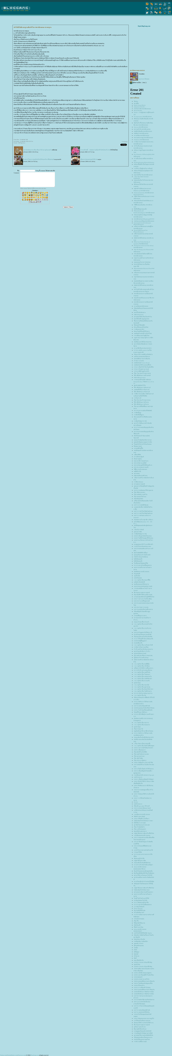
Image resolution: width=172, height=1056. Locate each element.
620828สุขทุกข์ (138, 977)
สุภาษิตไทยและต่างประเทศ (142, 825)
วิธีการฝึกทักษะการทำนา (141, 402)
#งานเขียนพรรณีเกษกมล (141, 306)
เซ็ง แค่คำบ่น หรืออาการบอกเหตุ (143, 655)
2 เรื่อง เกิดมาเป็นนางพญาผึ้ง (142, 743)
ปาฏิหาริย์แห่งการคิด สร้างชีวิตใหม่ (144, 833)
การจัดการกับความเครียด (141, 647)
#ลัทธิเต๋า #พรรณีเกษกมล (141, 133)
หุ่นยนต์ (136, 954)
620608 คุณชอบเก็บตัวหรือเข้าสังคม (144, 708)
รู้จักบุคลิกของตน (139, 945)
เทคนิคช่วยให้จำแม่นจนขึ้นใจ (142, 365)
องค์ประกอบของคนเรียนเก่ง (142, 356)
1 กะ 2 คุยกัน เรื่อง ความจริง (142, 680)
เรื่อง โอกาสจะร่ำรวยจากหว (142, 373)
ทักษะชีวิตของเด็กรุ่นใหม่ (141, 327)
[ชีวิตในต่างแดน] (169, 14)
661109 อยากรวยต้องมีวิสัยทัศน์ (143, 410)
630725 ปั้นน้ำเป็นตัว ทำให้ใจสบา (143, 769)
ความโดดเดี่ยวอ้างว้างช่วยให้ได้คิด (144, 881)
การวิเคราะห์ (137, 398)
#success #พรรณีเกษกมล (141, 127)
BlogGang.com (35, 1055)
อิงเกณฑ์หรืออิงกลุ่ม (139, 910)
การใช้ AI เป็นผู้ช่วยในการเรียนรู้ (143, 168)
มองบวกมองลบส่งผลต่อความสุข (143, 586)
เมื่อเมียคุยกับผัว (138, 498)
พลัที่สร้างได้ (137, 471)
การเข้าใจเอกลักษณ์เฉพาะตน (142, 546)
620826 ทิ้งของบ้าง (139, 985)
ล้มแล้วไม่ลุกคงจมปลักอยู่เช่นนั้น (143, 871)
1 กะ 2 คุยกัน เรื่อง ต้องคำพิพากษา (143, 689)
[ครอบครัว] (160, 10)
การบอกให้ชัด (138, 852)
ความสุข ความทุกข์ (139, 484)
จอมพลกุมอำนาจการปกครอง (142, 262)
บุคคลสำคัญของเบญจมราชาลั (143, 442)
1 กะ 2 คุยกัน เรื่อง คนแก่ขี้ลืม (142, 580)
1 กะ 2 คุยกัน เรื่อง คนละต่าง (142, 724)
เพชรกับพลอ (138, 578)
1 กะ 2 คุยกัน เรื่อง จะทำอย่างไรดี (143, 645)
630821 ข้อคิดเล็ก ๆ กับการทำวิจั (143, 762)
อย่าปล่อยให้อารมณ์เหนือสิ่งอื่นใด (143, 1035)
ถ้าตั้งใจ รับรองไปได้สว (141, 557)
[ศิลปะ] (169, 10)
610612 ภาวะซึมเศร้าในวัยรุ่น (142, 987)
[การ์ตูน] (156, 14)
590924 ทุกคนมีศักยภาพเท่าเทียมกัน (144, 981)
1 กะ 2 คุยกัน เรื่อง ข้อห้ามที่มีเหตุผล (144, 745)
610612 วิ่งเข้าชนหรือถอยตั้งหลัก (143, 710)
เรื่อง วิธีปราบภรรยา (139, 492)
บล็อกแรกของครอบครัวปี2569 (89, 159)
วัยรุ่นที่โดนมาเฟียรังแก (140, 712)
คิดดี (135, 958)
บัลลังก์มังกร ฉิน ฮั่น (139, 939)
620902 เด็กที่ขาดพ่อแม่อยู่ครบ (142, 973)
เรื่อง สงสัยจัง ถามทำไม (140, 494)
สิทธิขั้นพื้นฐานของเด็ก (140, 209)
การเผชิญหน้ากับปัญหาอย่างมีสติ (143, 1033)
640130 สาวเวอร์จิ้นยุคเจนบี (142, 601)
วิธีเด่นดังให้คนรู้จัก (139, 325)
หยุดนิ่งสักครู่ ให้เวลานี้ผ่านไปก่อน (143, 731)
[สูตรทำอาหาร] (147, 5)
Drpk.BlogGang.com (144, 26)
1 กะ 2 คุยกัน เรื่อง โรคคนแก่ (142, 674)
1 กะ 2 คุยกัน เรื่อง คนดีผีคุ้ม (142, 664)
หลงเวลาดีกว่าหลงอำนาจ (141, 461)
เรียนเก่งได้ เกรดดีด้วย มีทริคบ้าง (143, 354)
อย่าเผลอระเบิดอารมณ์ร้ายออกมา (143, 892)
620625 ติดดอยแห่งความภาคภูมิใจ (144, 1018)
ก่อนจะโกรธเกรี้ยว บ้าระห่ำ (141, 622)
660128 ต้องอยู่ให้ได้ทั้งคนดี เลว (143, 465)
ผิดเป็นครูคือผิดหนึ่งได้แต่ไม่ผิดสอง (144, 873)
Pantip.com (3, 1055)
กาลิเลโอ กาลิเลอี (139, 529)
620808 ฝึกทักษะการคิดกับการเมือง (144, 991)
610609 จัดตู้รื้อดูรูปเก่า (140, 641)
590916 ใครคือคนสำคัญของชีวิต (143, 983)
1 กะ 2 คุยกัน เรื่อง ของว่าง (141, 722)
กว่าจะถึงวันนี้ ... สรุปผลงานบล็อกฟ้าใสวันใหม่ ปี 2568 (95, 150)
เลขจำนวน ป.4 (138, 777)
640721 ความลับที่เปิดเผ (141, 505)
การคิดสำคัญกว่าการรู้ (140, 421)
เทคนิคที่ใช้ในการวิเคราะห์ (141, 389)
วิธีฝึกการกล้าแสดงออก (140, 469)
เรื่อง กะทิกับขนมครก (140, 829)
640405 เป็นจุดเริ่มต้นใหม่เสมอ (143, 536)
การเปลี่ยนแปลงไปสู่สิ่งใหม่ (141, 335)
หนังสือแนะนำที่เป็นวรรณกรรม (142, 342)
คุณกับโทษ (137, 964)
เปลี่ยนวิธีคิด (137, 454)
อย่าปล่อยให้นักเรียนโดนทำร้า (143, 316)
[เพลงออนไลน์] (156, 10)
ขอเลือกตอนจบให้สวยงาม (141, 584)
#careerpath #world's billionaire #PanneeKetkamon (142, 223)
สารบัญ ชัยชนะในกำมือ (140, 900)
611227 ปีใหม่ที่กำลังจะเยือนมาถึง (143, 638)
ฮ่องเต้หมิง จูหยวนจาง (140, 831)
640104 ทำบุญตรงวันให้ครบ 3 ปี (143, 632)
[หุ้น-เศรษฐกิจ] (151, 14)
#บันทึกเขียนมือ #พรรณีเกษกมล (143, 131)
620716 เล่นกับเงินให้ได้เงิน (142, 1012)
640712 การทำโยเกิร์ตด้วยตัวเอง (143, 511)
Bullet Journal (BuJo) (139, 105)
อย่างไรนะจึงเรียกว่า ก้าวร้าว (142, 651)
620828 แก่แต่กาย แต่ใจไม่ (141, 979)
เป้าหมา (136, 956)
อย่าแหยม (137, 473)
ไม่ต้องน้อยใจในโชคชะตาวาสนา (143, 820)
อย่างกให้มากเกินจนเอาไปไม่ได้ (143, 875)
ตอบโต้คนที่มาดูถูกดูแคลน (141, 319)
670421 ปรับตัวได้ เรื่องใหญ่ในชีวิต (144, 367)
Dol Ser (136, 802)
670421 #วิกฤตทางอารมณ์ (141, 369)
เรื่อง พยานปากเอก (139, 756)
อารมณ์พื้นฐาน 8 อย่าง (140, 615)
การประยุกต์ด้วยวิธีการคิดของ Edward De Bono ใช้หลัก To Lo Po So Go (144, 381)
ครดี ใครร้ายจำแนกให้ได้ (141, 898)
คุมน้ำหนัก (137, 576)
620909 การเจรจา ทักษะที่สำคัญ (143, 962)
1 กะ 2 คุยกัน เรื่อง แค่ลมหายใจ (143, 676)
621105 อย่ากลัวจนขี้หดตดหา (142, 565)
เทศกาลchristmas (138, 314)
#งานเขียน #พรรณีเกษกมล (141, 135)
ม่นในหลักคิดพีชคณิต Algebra (143, 933)
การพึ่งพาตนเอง (138, 482)
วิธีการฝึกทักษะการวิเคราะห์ (142, 391)
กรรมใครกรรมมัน (139, 919)
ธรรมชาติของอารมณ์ (140, 653)
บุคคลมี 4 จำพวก (138, 943)
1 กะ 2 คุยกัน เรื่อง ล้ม (140, 695)
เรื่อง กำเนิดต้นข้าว (139, 827)
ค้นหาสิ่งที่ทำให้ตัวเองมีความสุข (143, 594)
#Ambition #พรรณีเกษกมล (141, 139)
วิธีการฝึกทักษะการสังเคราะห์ (142, 387)
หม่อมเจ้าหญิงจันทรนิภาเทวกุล (142, 440)
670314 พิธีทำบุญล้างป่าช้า (141, 371)
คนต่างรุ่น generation (140, 377)
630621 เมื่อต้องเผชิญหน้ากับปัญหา (144, 779)
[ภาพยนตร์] (156, 5)
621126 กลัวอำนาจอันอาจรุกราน (143, 693)
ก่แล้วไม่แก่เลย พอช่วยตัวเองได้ (143, 850)
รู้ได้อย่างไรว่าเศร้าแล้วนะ (141, 657)
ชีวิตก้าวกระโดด (138, 927)
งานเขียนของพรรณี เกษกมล (142, 835)
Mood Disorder (138, 110)
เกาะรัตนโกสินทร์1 (139, 906)
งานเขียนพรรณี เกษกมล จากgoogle (144, 775)
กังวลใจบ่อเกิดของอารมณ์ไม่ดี (142, 634)
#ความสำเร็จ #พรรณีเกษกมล (142, 129)
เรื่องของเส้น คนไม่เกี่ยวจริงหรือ (143, 636)
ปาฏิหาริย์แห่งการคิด (140, 860)
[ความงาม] (147, 10)
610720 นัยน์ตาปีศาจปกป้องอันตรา (144, 999)
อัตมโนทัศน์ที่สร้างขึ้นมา (141, 552)
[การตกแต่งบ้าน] (160, 5)
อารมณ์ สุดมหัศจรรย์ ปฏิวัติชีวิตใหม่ (144, 597)
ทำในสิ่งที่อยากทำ (139, 912)
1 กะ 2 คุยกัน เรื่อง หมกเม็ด (141, 685)
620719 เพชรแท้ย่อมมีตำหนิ (142, 706)
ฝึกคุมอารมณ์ (138, 446)
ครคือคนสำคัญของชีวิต (141, 563)
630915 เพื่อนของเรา (140, 750)
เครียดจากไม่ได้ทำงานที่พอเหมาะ (143, 668)
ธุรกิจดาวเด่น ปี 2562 (140, 1027)
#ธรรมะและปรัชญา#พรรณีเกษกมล (144, 221)
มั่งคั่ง (135, 950)
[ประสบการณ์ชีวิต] (165, 14)
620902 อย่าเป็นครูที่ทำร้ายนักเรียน (144, 975)
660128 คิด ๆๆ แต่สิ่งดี (140, 463)
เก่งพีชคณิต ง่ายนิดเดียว (141, 941)
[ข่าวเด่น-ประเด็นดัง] (151, 5)
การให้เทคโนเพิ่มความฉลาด (142, 1020)
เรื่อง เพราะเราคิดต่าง (140, 760)
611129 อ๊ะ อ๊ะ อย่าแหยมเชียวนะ (143, 670)
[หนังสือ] (165, 10)
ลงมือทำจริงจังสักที (139, 582)
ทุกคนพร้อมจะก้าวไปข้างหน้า (142, 555)
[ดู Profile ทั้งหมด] (144, 79)
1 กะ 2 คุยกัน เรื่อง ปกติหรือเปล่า (143, 678)
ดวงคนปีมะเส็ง (138, 643)
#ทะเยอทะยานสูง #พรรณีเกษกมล (143, 137)
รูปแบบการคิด (138, 531)
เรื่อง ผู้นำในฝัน (138, 758)
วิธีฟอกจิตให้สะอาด (139, 923)
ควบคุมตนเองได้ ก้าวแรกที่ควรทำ (143, 544)
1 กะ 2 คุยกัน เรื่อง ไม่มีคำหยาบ (143, 691)
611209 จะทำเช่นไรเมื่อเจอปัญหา (143, 865)
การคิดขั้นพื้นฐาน (139, 415)
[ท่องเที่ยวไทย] (147, 14)
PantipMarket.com (12, 1055)
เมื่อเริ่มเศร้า (137, 925)
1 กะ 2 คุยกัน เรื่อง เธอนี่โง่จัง (142, 672)
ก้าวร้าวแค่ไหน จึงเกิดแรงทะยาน (143, 649)
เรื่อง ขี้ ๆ (136, 921)
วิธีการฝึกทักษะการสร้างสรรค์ (142, 375)
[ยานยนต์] (169, 5)
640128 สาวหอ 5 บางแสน (141, 607)
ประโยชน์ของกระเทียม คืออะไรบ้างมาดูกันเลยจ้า (37, 150)
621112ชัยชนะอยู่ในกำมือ (141, 902)
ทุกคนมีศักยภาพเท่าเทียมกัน (142, 358)
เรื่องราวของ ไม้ (138, 729)
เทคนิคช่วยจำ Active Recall (142, 363)
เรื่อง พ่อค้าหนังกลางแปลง (141, 754)
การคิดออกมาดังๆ (139, 329)
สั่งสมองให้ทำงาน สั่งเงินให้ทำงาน (143, 1022)
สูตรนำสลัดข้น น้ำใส (140, 385)
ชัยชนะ (136, 101)
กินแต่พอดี (137, 573)
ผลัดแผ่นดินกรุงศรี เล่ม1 (141, 475)
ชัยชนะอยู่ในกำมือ (139, 858)
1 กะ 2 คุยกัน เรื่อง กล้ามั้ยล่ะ (142, 666)
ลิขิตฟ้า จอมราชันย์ (139, 816)
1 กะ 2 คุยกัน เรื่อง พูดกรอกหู (142, 687)
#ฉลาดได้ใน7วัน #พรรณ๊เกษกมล (143, 175)
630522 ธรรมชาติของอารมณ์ (142, 808)
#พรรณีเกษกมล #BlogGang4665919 (144, 219)
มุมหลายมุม (137, 683)
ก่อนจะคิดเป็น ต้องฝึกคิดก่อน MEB (144, 737)
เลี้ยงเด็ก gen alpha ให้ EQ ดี (142, 806)
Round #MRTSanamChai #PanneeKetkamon (141, 231)
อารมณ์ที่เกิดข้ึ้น (138, 448)
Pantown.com (21, 1055)
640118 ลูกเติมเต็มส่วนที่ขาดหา (143, 609)
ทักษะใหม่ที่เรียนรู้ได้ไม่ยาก (142, 331)
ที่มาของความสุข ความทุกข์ (142, 592)
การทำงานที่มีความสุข (140, 1041)
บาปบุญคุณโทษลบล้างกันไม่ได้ (142, 1031)
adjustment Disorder (139, 107)
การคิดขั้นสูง (137, 412)
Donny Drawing (138, 908)
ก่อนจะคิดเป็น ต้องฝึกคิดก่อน (142, 862)
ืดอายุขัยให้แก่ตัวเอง (140, 1029)
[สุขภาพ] (160, 14)
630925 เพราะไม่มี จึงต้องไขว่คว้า (143, 748)
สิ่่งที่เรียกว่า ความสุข (140, 823)
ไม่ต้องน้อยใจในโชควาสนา (142, 890)
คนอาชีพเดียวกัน (139, 960)
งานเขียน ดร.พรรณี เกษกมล (142, 814)
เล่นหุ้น (136, 947)
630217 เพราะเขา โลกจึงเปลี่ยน (143, 599)
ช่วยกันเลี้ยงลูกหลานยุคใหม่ (142, 1039)
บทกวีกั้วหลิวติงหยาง (140, 312)
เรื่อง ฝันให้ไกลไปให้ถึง (140, 752)
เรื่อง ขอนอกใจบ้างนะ (140, 496)
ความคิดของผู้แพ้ (139, 456)
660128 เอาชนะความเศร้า (141, 467)
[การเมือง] (151, 10)
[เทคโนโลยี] (165, 5)
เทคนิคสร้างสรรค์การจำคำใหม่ (143, 333)
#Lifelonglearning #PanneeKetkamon (144, 162)
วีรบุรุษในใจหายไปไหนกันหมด (142, 444)
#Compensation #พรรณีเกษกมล (143, 116)
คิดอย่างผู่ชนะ (138, 459)
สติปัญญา (136, 952)
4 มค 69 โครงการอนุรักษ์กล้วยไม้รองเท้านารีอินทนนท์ (38, 159)
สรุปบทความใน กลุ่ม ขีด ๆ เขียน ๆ (143, 519)
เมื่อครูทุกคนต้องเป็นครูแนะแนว (143, 1037)
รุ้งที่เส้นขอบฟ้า (138, 559)
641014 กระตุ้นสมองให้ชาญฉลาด (143, 490)
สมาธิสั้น (136, 103)
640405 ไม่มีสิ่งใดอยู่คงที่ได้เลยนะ (143, 538)
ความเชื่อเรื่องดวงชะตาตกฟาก (142, 348)
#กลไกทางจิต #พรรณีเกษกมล (142, 108)
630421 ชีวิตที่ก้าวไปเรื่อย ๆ (141, 818)
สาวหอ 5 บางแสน (139, 360)
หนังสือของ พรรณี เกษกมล (141, 571)
